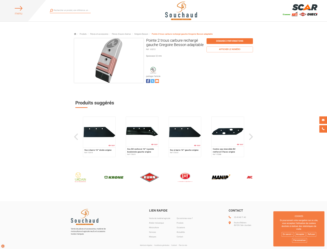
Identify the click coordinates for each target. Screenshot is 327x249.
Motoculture (154, 228)
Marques (152, 237)
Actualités (181, 232)
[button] (182, 34)
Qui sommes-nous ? (185, 218)
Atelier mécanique (156, 223)
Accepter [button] (300, 234)
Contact (180, 237)
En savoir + (288, 234)
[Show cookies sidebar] (2, 246)
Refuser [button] (311, 234)
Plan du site (183, 245)
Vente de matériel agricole (159, 218)
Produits (180, 223)
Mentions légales (146, 245)
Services (152, 232)
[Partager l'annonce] (157, 81)
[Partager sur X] (152, 81)
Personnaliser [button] (299, 240)
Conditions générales (161, 245)
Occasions (181, 228)
